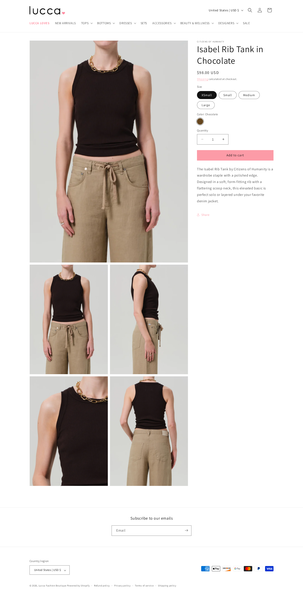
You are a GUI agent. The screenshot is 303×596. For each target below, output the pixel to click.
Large (206, 105)
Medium (249, 95)
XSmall (207, 95)
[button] (86, 23)
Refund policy (102, 585)
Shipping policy (167, 585)
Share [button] (205, 215)
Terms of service (144, 585)
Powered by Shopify (78, 585)
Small (227, 95)
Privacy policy (122, 585)
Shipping (202, 79)
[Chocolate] (200, 121)
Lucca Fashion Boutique (52, 585)
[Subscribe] (186, 530)
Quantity (202, 130)
